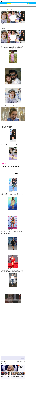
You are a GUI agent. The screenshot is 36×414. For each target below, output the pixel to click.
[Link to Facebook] (30, 1)
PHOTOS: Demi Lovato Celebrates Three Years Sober (7, 126)
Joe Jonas (21, 193)
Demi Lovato (7, 46)
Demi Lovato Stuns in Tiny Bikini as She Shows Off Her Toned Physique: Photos (10, 166)
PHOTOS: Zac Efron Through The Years (5, 233)
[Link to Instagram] (31, 1)
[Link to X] (32, 1)
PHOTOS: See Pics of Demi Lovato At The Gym (6, 127)
